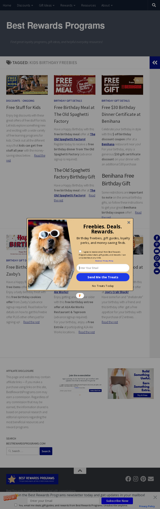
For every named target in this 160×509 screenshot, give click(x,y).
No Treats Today (103, 286)
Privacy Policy (108, 261)
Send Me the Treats (103, 277)
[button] (102, 229)
